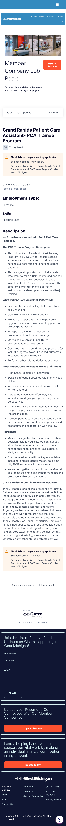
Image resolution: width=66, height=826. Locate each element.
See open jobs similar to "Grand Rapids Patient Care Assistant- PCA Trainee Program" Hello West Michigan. (35, 169)
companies (24, 112)
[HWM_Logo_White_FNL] (11, 18)
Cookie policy (41, 622)
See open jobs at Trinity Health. (27, 161)
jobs (9, 112)
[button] (59, 819)
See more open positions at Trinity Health (33, 585)
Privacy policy (25, 622)
